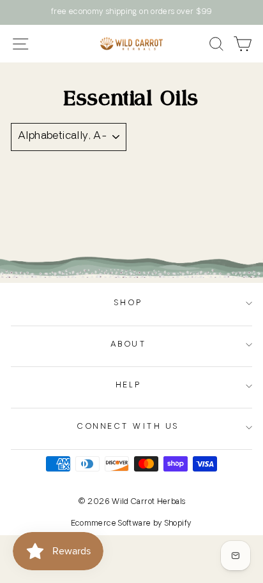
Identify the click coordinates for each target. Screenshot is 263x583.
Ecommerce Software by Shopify (131, 524)
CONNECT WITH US (128, 427)
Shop (128, 303)
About (128, 345)
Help (128, 385)
